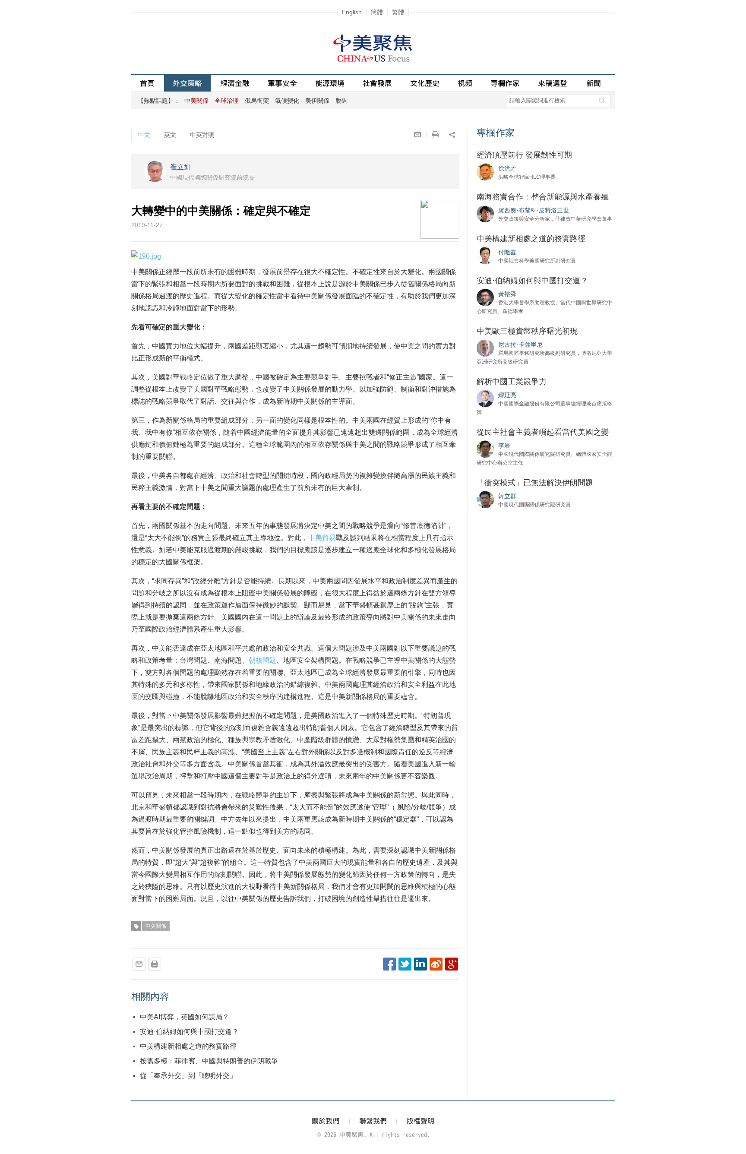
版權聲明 (420, 1120)
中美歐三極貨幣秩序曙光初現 (527, 331)
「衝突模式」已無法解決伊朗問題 (535, 482)
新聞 (593, 83)
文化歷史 (424, 83)
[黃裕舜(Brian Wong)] (485, 297)
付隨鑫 (507, 252)
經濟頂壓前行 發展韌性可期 (524, 155)
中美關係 (155, 926)
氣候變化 (287, 100)
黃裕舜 (507, 294)
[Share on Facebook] (389, 964)
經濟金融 (235, 83)
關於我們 (325, 1120)
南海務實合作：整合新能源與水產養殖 (543, 197)
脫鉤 (341, 100)
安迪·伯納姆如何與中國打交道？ (189, 1031)
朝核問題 (262, 660)
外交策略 (187, 83)
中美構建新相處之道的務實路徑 (188, 1046)
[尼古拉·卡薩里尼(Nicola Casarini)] (485, 347)
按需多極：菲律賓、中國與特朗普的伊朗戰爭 (209, 1061)
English (352, 12)
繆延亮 (507, 395)
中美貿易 (322, 537)
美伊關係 (317, 100)
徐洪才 (507, 168)
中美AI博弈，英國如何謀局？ (184, 1017)
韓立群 (507, 496)
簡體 (377, 12)
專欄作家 (505, 83)
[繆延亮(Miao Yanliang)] (485, 398)
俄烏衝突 (257, 100)
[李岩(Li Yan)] (485, 448)
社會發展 (377, 83)
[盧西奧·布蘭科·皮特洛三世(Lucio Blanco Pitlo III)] (485, 213)
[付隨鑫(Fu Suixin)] (485, 255)
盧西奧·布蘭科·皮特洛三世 (533, 210)
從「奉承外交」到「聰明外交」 (188, 1075)
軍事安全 (282, 83)
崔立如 (180, 167)
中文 (144, 134)
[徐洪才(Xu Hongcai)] (485, 171)
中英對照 (202, 134)
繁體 (398, 12)
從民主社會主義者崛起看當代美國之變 (543, 432)
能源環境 (330, 83)
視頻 (465, 83)
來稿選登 (552, 83)
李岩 (504, 445)
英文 (170, 134)
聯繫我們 (373, 1120)
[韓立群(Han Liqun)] (485, 499)
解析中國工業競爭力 (512, 381)
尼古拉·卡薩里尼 (520, 344)
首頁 (147, 83)
